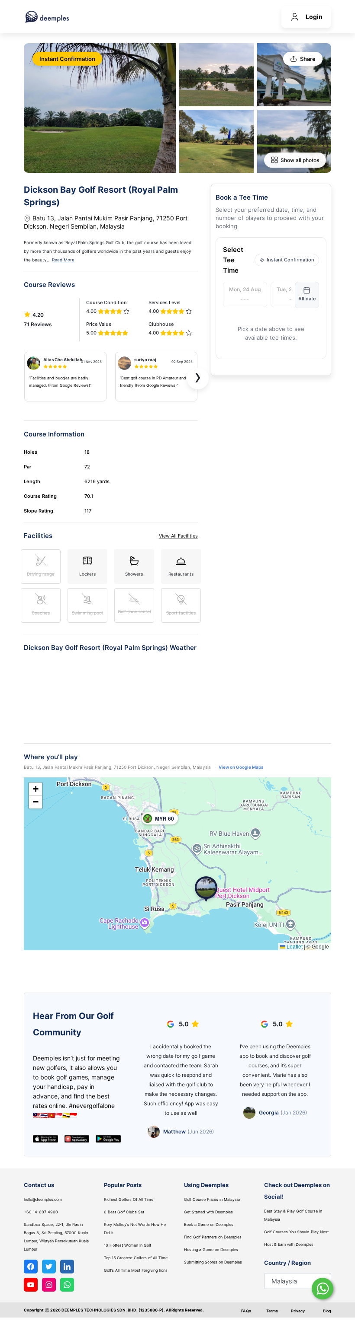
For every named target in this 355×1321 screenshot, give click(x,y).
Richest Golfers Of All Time (128, 1199)
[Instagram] (49, 1285)
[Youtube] (31, 1285)
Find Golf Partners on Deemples (213, 1237)
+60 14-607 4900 (41, 1212)
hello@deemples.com (43, 1199)
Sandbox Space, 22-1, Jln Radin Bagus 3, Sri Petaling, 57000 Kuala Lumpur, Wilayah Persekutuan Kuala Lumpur (56, 1236)
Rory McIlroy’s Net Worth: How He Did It (135, 1228)
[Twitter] (49, 1266)
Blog (327, 1310)
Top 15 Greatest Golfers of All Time (136, 1257)
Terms (272, 1310)
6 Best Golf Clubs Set (124, 1212)
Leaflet (294, 946)
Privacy (298, 1310)
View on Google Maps (241, 767)
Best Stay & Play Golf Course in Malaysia (293, 1215)
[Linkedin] (67, 1266)
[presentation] (198, 378)
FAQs (246, 1310)
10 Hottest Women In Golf (127, 1245)
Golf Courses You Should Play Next (296, 1231)
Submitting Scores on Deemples (213, 1262)
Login (314, 16)
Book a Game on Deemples (208, 1224)
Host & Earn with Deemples (288, 1244)
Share (308, 58)
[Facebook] (31, 1266)
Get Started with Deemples (208, 1212)
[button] (206, 889)
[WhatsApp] (67, 1285)
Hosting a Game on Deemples (211, 1249)
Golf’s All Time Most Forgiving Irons (136, 1270)
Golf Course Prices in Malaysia (212, 1199)
